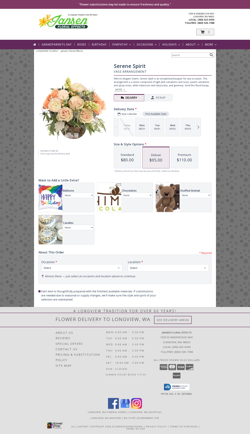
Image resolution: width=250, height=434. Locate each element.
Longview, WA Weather (106, 418)
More (209, 44)
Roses (81, 44)
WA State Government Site (141, 418)
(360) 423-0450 (205, 19)
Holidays (169, 44)
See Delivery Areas (173, 320)
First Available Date (155, 114)
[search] (211, 55)
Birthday (99, 44)
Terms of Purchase (184, 426)
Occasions (145, 44)
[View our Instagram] (136, 408)
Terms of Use (135, 428)
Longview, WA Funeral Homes (107, 412)
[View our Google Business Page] (125, 408)
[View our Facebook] (113, 408)
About (191, 44)
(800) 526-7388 (205, 22)
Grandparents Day (57, 44)
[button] (205, 32)
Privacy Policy (156, 426)
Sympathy (120, 44)
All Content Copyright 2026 (91, 426)
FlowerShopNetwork (127, 426)
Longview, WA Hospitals (146, 412)
